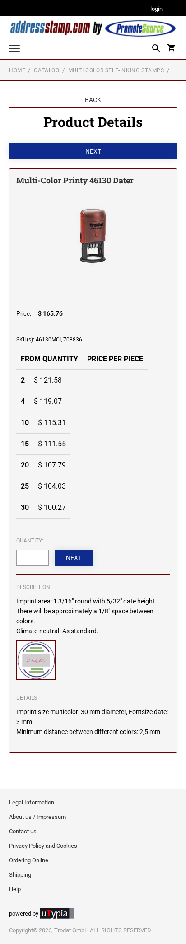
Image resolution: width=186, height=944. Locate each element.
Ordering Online (28, 860)
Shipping (20, 874)
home (17, 70)
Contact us (23, 831)
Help (15, 889)
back (93, 99)
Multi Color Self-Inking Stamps (116, 70)
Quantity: (29, 540)
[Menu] (14, 49)
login (156, 9)
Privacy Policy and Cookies (43, 845)
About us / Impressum (37, 816)
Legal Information (31, 802)
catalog (46, 70)
